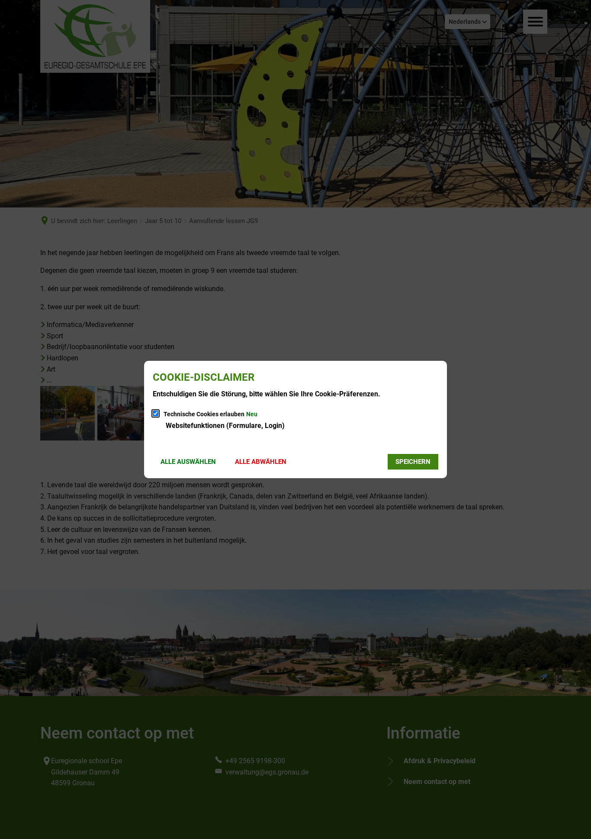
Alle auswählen (188, 462)
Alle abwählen (260, 462)
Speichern (412, 462)
